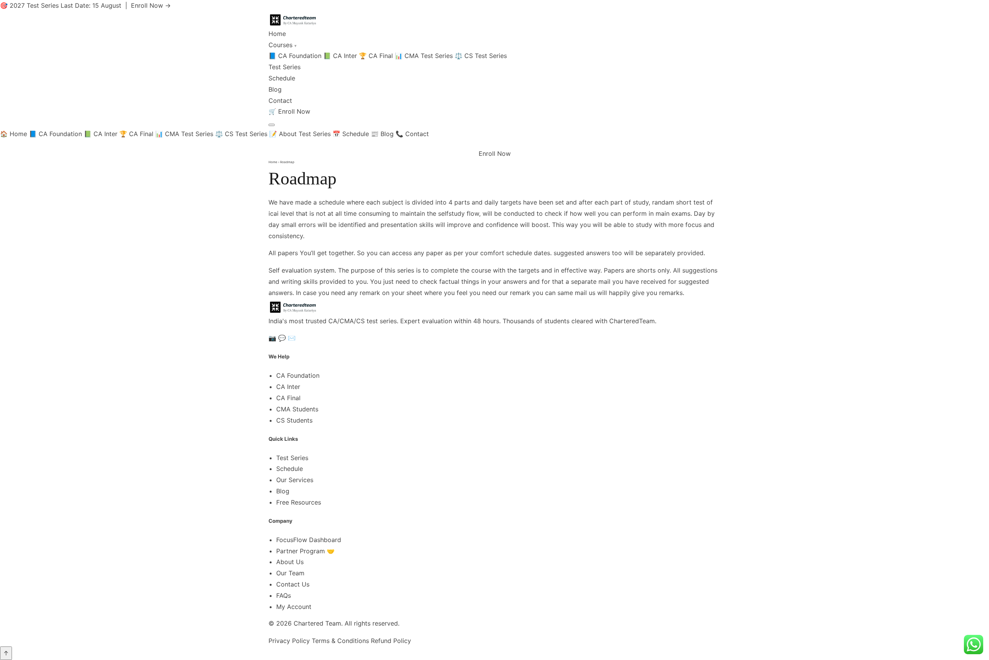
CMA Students (297, 409)
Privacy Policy (289, 641)
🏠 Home (13, 134)
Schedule (281, 78)
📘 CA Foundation (294, 56)
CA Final (288, 398)
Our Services (294, 480)
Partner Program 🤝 (305, 551)
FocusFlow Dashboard (308, 540)
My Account (293, 607)
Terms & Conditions (340, 641)
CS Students (294, 420)
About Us (290, 562)
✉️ (292, 338)
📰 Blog (382, 134)
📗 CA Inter (340, 56)
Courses (282, 45)
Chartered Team (317, 623)
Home (277, 34)
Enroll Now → (151, 5)
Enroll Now (294, 111)
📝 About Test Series (300, 134)
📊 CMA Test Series (424, 56)
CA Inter (288, 387)
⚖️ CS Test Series (481, 56)
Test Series (284, 67)
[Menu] (271, 125)
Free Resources (298, 502)
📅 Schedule (351, 134)
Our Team (290, 573)
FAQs (283, 595)
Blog (275, 89)
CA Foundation (297, 375)
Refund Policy (391, 641)
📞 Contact (412, 134)
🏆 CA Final (376, 56)
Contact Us (292, 584)
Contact (280, 100)
